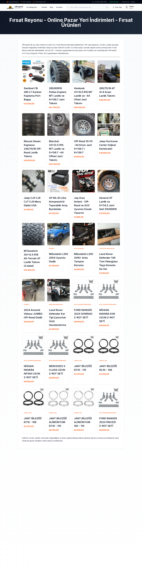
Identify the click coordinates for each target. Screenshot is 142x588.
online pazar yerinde (81, 48)
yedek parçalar (112, 45)
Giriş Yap (118, 7)
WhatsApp (115, 2)
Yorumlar (59, 7)
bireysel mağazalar (29, 48)
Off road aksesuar (92, 45)
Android (58, 50)
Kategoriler (33, 7)
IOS (52, 50)
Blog (51, 7)
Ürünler (44, 7)
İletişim (133, 2)
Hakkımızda (125, 2)
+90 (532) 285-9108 (100, 2)
